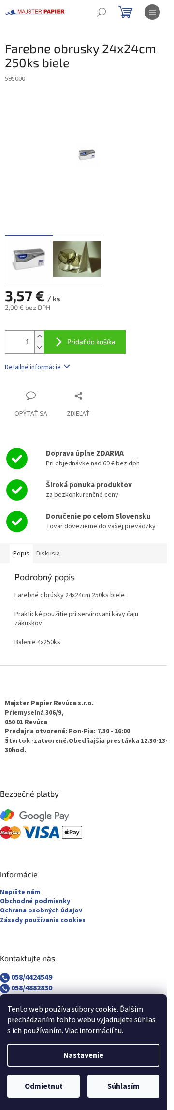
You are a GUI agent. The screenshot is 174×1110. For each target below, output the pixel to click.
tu (118, 1030)
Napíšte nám (20, 892)
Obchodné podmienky (35, 901)
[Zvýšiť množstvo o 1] (39, 336)
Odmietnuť (43, 1086)
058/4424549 (31, 977)
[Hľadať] (101, 12)
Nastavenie (83, 1055)
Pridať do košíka (91, 342)
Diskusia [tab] (48, 553)
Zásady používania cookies (43, 920)
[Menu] (152, 12)
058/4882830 (31, 988)
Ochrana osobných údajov (41, 910)
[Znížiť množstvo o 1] (39, 347)
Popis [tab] (21, 553)
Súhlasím (123, 1086)
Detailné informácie (33, 367)
